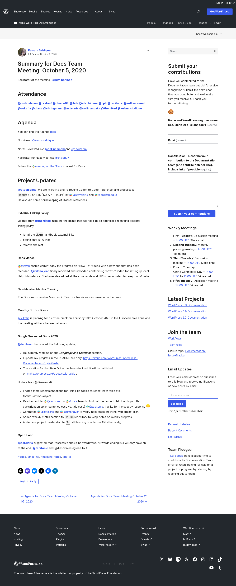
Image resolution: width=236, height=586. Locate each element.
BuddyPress (191, 544)
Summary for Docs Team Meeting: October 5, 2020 (52, 67)
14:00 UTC (183, 240)
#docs (73, 401)
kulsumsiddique (130, 108)
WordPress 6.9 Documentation (187, 305)
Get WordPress (219, 11)
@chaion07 (62, 157)
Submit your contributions (192, 213)
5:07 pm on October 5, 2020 (42, 54)
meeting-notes (51, 456)
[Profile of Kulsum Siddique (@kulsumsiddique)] (22, 53)
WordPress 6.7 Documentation (187, 317)
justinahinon (62, 80)
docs (22, 456)
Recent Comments (180, 430)
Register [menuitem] (230, 2)
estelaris (70, 108)
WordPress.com (193, 528)
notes (67, 456)
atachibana (88, 103)
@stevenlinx (80, 195)
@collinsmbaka (107, 195)
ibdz (73, 103)
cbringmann (53, 108)
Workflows (175, 338)
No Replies (175, 436)
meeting (33, 456)
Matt (187, 533)
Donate (146, 539)
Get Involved (148, 528)
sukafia (24, 108)
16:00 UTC (190, 276)
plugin (39, 234)
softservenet (134, 103)
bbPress (189, 539)
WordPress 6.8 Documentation (187, 311)
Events (145, 533)
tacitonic (115, 103)
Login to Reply (28, 481)
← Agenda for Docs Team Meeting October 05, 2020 (49, 499)
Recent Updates (179, 424)
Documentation (107, 533)
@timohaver (71, 411)
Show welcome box (207, 33)
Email (177, 140)
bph (102, 103)
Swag (145, 544)
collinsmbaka (89, 108)
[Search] (215, 51)
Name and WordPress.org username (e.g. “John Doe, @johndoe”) (193, 123)
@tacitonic (54, 401)
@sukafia (23, 318)
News (17, 533)
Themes (60, 533)
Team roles (175, 344)
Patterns (61, 544)
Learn (101, 528)
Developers (105, 539)
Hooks (22, 195)
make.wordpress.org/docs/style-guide (51, 373)
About (17, 528)
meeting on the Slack (48, 166)
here (53, 131)
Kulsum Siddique (39, 50)
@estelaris (47, 411)
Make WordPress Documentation (37, 22)
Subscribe (177, 403)
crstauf (45, 103)
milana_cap (40, 271)
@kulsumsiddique (43, 140)
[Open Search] (199, 12)
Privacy (18, 544)
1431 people (175, 455)
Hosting (18, 539)
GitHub (69, 417)
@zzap (25, 266)
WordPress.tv (107, 544)
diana (37, 108)
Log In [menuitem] (219, 2)
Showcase (62, 528)
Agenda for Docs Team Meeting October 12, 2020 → (119, 499)
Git (68, 422)
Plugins (60, 539)
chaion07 (61, 103)
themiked (109, 108)
